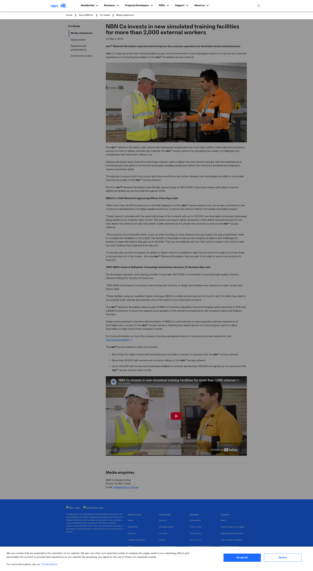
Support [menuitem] (179, 5)
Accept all (242, 557)
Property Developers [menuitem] (137, 5)
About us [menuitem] (199, 5)
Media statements (125, 15)
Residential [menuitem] (87, 5)
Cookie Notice (49, 564)
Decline (283, 557)
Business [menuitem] (109, 5)
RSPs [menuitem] (162, 5)
